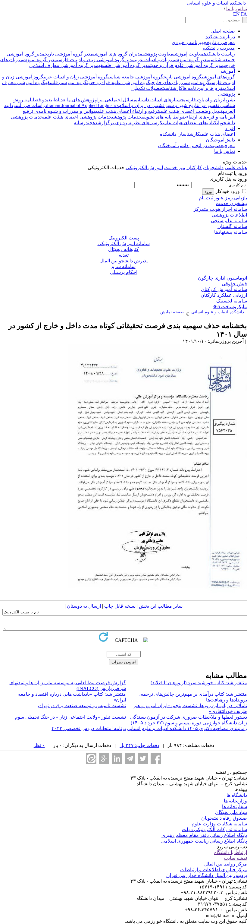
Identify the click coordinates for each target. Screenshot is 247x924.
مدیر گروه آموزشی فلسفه (124, 65)
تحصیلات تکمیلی (147, 88)
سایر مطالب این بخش (160, 606)
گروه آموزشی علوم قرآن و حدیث (118, 82)
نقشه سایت (235, 858)
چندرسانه (83, 122)
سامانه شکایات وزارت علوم (219, 823)
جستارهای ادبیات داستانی (160, 99)
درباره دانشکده (220, 36)
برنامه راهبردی (187, 42)
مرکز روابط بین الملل (225, 863)
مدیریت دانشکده (218, 48)
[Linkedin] (117, 758)
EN (236, 14)
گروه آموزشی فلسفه (66, 82)
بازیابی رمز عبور (230, 197)
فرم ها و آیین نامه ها (203, 88)
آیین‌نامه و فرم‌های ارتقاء (210, 116)
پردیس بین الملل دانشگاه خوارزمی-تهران (206, 875)
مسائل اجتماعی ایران (116, 99)
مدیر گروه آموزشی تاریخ (69, 53)
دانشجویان (213, 167)
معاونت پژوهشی (157, 53)
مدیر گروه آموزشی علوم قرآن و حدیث (187, 65)
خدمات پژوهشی (127, 116)
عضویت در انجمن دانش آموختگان (190, 145)
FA (244, 14)
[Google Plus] (104, 758)
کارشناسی (173, 88)
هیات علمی (236, 167)
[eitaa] (91, 758)
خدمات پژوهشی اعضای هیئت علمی (77, 116)
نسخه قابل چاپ (119, 606)
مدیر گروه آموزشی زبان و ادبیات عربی (172, 59)
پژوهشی (226, 94)
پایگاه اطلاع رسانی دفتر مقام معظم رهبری (204, 835)
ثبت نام (206, 197)
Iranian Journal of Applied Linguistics (83, 105)
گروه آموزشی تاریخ (182, 76)
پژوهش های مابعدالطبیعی (71, 99)
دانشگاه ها (237, 795)
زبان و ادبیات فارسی (203, 99)
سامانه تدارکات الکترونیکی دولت (214, 829)
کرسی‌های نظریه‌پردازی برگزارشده (127, 122)
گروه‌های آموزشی (218, 76)
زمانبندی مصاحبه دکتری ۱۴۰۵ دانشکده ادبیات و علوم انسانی (187, 728)
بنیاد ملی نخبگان (231, 812)
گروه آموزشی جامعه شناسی (135, 76)
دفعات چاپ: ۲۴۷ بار (139, 745)
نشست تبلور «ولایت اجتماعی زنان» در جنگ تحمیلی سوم (70, 717)
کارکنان (194, 167)
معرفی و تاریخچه (218, 42)
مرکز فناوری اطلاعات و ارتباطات (213, 869)
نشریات (229, 99)
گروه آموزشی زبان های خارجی (180, 82)
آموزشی (226, 71)
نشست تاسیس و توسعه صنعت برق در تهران (82, 705)
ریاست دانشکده (219, 53)
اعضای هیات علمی (217, 134)
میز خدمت (174, 167)
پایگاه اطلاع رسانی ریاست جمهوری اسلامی (204, 840)
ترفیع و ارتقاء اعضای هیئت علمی (127, 111)
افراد (230, 128)
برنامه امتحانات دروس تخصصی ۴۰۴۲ (89, 728)
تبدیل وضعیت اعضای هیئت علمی (190, 111)
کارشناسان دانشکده (180, 134)
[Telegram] (130, 758)
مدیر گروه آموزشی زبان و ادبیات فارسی (96, 59)
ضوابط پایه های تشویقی (164, 116)
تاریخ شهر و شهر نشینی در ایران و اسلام (158, 105)
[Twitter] (143, 758)
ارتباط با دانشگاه (230, 852)
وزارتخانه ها (235, 800)
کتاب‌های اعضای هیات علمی (190, 122)
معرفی (229, 145)
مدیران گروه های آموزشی (117, 53)
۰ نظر (39, 745)
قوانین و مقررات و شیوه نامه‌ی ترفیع (59, 111)
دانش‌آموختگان (220, 139)
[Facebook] (156, 758)
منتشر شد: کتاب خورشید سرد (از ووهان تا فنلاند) (199, 682)
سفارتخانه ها (234, 806)
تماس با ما (236, 8)
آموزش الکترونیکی (144, 167)
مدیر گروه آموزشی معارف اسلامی (63, 65)
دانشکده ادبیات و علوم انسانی (216, 2)
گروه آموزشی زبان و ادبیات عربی (76, 76)
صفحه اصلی (223, 30)
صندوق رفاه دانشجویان (224, 818)
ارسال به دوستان (83, 606)
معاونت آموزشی (188, 53)
